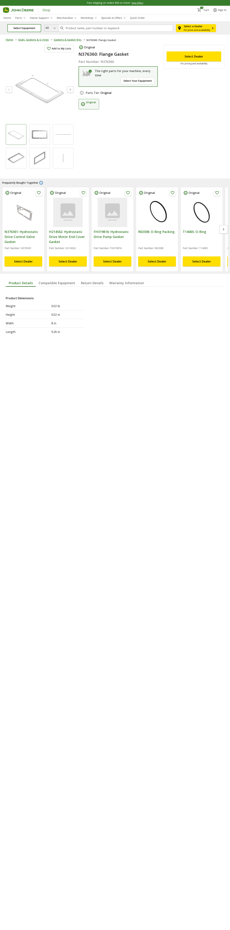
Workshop (87, 18)
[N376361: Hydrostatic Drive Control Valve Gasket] (23, 212)
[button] (24, 28)
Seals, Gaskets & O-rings (33, 39)
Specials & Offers (111, 18)
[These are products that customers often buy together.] (41, 183)
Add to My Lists (61, 48)
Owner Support (39, 18)
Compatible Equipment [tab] (57, 283)
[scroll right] (223, 229)
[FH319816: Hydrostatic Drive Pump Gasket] (112, 212)
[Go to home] (18, 10)
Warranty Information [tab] (126, 283)
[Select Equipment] (87, 73)
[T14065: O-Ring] (201, 212)
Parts (18, 18)
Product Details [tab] (21, 283)
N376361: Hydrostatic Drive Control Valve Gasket (21, 237)
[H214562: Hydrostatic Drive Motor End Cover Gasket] (68, 212)
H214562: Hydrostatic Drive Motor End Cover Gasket (67, 237)
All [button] (47, 28)
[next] (70, 89)
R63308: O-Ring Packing (156, 232)
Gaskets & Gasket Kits (67, 39)
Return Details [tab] (92, 283)
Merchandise (65, 18)
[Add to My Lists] (39, 193)
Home (9, 39)
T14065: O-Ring (194, 232)
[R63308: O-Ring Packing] (157, 212)
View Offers (137, 2)
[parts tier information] (82, 93)
